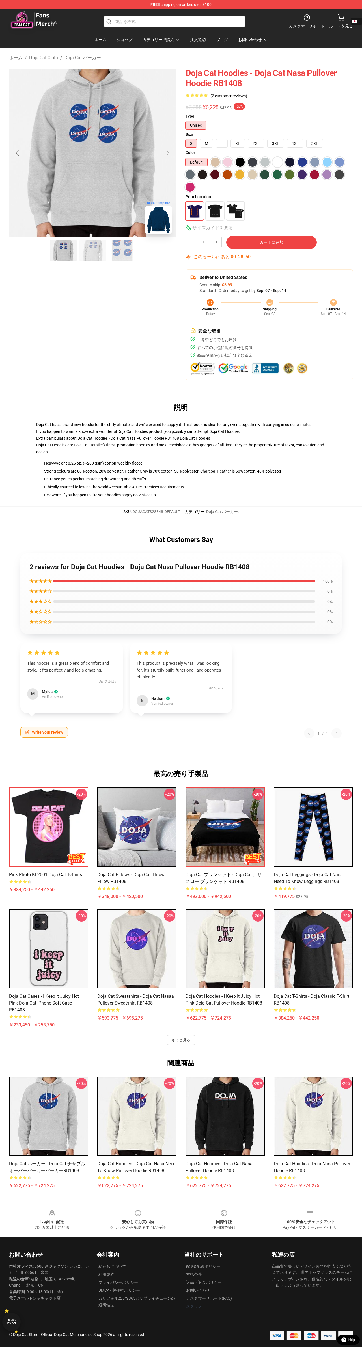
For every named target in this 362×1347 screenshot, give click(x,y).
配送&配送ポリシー (203, 1266)
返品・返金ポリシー (204, 1282)
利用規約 (106, 1274)
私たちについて (112, 1266)
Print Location (198, 196)
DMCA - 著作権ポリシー (119, 1290)
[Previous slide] (18, 153)
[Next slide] (168, 153)
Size (189, 134)
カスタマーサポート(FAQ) (209, 1298)
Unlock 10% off (11, 1322)
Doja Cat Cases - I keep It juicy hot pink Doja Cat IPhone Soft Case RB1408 (44, 1003)
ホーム (16, 57)
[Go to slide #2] (92, 250)
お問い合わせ (198, 1290)
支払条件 (194, 1274)
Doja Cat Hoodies (224, 431)
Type (190, 116)
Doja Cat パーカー (82, 57)
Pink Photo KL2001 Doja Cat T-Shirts (45, 874)
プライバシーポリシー (118, 1282)
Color (190, 152)
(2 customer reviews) (228, 96)
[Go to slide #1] (63, 250)
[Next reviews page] (336, 733)
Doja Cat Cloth (43, 57)
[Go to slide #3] (122, 250)
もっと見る (181, 1040)
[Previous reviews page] (309, 733)
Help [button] (351, 1340)
